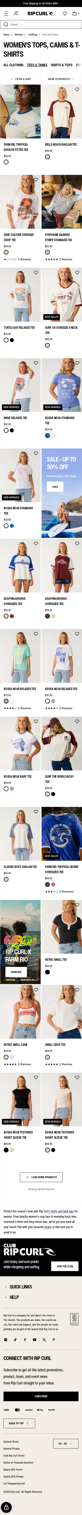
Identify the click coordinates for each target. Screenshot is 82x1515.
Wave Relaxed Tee (15, 417)
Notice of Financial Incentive (18, 1462)
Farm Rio (16, 972)
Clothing (32, 34)
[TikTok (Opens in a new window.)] (15, 1340)
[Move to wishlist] (36, 89)
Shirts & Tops (61, 65)
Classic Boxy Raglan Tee (20, 866)
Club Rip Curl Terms (13, 1455)
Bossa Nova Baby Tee (17, 776)
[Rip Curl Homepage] (41, 13)
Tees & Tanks (37, 65)
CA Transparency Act (14, 1483)
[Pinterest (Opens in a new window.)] (54, 1340)
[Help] (5, 1297)
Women (19, 34)
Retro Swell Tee (56, 959)
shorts (48, 1227)
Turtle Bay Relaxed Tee (19, 327)
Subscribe (41, 1396)
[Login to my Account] (16, 13)
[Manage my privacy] (6, 1507)
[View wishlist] (65, 13)
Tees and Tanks (50, 34)
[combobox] (66, 1444)
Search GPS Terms (12, 1469)
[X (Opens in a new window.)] (44, 1340)
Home (6, 34)
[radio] (6, 162)
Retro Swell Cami (15, 1044)
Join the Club (65, 1266)
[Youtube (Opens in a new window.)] (34, 1340)
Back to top (16, 1423)
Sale (55, 486)
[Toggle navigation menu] (6, 13)
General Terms (11, 1441)
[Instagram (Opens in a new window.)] (5, 1340)
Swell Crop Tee (55, 1044)
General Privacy (11, 1448)
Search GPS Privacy (13, 1476)
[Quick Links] (5, 1287)
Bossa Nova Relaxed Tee (20, 688)
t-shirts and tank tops (61, 1211)
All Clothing (13, 65)
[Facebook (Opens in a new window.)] (25, 1340)
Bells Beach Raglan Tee (61, 144)
